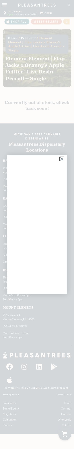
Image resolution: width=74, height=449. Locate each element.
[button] (62, 159)
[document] (37, 224)
